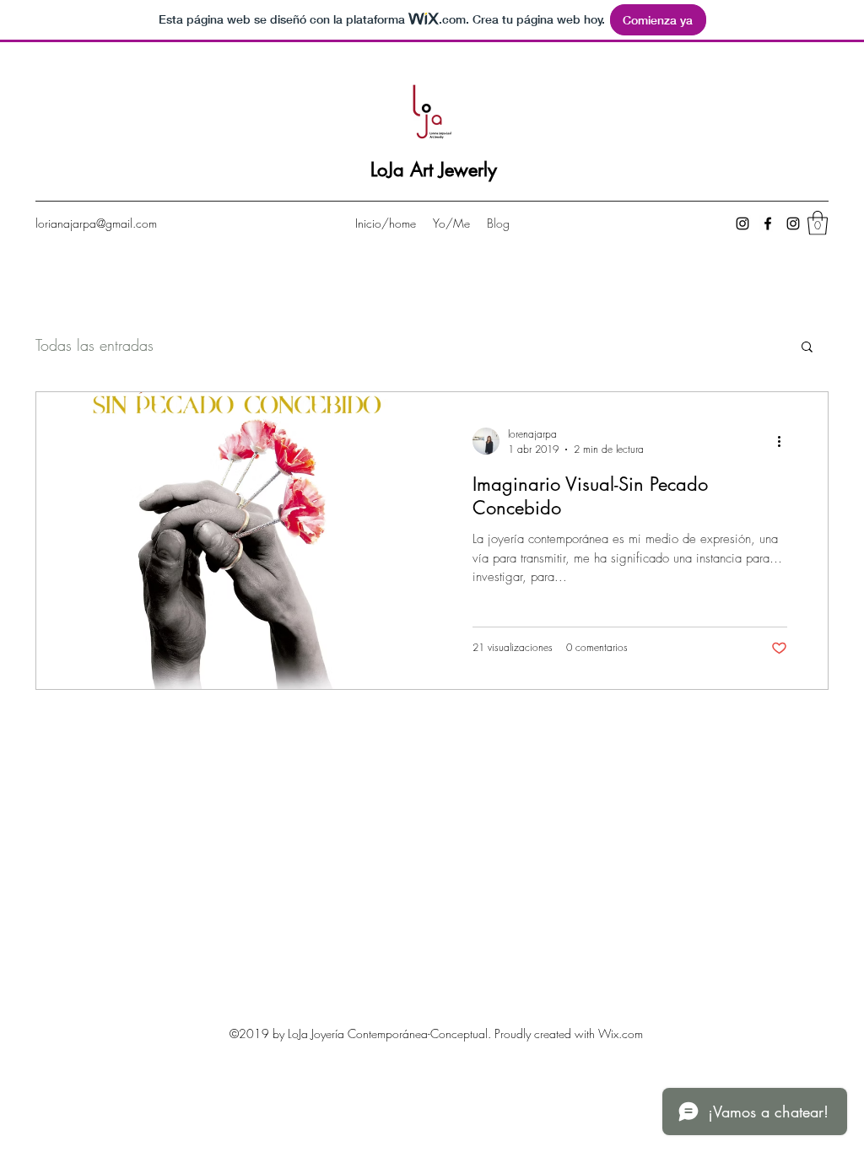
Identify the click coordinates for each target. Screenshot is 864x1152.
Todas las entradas (94, 345)
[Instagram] (742, 223)
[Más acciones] (785, 441)
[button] (817, 223)
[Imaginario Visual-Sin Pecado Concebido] (234, 540)
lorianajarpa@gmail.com (96, 223)
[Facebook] (767, 223)
